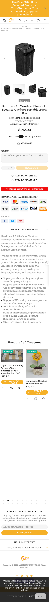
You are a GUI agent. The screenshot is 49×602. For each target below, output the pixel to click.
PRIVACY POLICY (16, 596)
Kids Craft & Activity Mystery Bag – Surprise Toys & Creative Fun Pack (12, 369)
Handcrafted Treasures (24, 342)
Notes (5, 151)
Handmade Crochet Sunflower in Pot (36, 382)
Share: (5, 216)
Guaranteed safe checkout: (19, 197)
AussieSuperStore (11, 20)
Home (24, 26)
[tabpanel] (12, 372)
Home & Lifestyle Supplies (24, 124)
